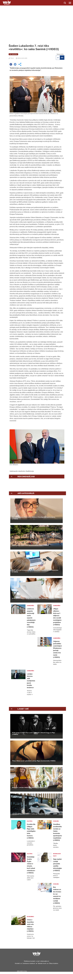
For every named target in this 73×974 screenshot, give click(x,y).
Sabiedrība (14, 54)
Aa (58, 57)
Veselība (56, 821)
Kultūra (29, 821)
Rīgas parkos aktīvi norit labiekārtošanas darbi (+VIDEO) (30, 545)
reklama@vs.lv (44, 961)
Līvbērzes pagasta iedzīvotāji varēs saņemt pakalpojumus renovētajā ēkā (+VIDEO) (31, 618)
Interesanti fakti (57, 855)
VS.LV (12, 58)
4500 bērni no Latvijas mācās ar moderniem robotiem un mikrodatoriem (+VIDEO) (35, 571)
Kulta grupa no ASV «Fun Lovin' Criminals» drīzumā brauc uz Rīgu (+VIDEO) (33, 733)
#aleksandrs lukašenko (17, 471)
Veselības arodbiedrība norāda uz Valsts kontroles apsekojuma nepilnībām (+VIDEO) (57, 832)
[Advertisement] (36, 30)
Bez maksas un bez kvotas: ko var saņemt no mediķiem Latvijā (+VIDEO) (57, 895)
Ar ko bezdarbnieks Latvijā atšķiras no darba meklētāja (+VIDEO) (33, 598)
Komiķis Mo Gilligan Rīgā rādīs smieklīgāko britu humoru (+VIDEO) (31, 831)
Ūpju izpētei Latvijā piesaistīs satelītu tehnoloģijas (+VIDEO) (57, 864)
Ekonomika (30, 916)
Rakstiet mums (42, 963)
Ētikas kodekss (53, 963)
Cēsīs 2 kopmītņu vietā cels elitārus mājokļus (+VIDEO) (30, 925)
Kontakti (17, 963)
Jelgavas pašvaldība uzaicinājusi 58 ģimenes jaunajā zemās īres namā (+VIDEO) (57, 649)
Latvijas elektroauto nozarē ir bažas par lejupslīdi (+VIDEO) (31, 814)
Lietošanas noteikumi (28, 963)
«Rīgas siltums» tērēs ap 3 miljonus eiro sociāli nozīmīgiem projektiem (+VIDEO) (57, 617)
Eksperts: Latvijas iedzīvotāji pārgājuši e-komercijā (28, 787)
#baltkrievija (30, 471)
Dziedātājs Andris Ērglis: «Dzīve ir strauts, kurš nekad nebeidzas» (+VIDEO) (31, 865)
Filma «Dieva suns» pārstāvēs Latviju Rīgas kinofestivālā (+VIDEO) (33, 761)
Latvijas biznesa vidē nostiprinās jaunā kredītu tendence (31, 680)
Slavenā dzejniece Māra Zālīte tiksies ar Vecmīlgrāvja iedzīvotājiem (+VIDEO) (33, 518)
